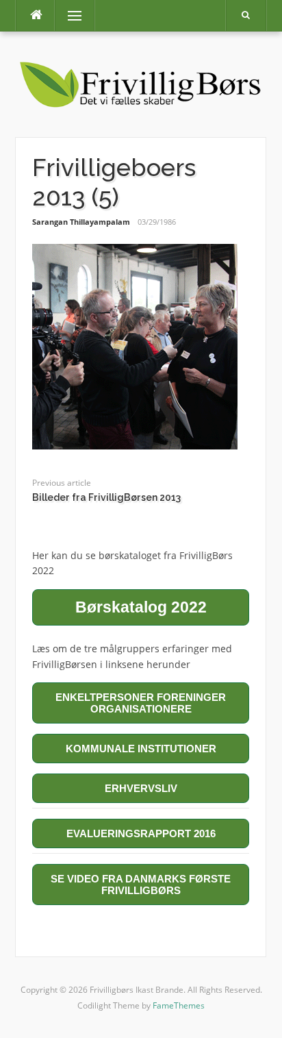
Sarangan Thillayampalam (81, 222)
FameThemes (179, 1005)
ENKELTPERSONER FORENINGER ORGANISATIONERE (140, 703)
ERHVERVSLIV (141, 788)
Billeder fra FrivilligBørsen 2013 (106, 497)
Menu (68, 15)
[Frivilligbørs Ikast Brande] (141, 83)
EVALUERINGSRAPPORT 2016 (141, 833)
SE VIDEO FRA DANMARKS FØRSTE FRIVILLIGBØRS (141, 884)
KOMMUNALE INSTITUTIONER (141, 748)
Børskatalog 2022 (141, 607)
